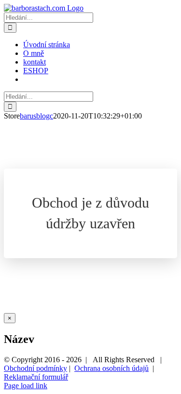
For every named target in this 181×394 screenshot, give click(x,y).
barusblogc (36, 116)
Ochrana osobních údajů (111, 368)
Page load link (25, 385)
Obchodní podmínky (35, 368)
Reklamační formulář (36, 377)
